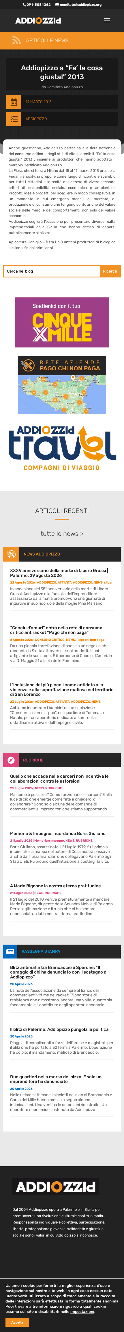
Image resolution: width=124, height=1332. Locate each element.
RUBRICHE (33, 760)
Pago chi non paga (90, 640)
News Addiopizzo (42, 554)
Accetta (17, 1322)
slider (108, 582)
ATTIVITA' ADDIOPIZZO (75, 582)
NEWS (98, 582)
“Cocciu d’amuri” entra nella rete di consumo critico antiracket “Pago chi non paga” (56, 630)
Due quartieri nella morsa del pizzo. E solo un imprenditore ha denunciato (56, 1079)
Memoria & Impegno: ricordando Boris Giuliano (58, 833)
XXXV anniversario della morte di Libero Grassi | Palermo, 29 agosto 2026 (59, 573)
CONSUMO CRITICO (50, 640)
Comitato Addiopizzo (65, 87)
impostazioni (82, 1311)
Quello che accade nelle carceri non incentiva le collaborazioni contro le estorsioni (59, 779)
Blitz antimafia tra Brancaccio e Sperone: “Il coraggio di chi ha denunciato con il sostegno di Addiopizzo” (59, 972)
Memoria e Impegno (49, 840)
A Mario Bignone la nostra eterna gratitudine (55, 885)
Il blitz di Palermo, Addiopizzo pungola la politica (59, 1029)
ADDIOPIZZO (36, 119)
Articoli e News (47, 40)
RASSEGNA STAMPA (41, 951)
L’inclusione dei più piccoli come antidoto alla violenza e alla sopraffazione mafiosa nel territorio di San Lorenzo (62, 689)
